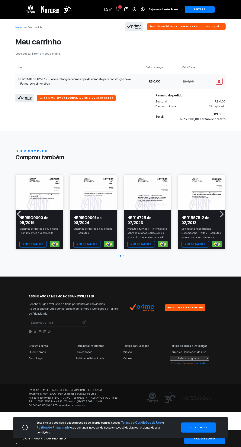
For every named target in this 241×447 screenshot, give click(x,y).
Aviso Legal (36, 358)
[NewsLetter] (84, 322)
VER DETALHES (32, 244)
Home (18, 27)
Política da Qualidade (136, 346)
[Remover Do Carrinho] (219, 81)
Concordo (198, 427)
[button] (120, 256)
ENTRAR (199, 9)
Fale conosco (84, 352)
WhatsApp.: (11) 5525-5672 (79, 401)
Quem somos (37, 352)
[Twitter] (35, 332)
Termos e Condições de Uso (188, 352)
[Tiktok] (49, 332)
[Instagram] (40, 332)
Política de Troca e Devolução (188, 346)
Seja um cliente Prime (163, 9)
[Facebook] (30, 332)
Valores (127, 358)
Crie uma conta (38, 346)
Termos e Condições (92, 308)
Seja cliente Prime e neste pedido (186, 26)
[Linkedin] (44, 332)
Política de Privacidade (90, 358)
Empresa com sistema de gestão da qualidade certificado (65, 390)
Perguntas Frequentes (90, 346)
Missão (127, 352)
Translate (200, 363)
